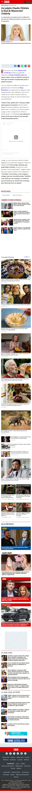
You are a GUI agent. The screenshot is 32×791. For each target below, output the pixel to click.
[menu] (2, 2)
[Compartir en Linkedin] (25, 66)
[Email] (29, 66)
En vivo (28, 2)
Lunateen (20, 760)
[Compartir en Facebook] (15, 66)
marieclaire (16, 553)
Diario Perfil (6, 757)
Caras (17, 763)
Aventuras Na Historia (8, 766)
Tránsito (16, 777)
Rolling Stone (19, 766)
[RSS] (21, 753)
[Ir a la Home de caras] (6, 2)
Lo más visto (6, 652)
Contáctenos (25, 772)
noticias (16, 528)
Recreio (13, 768)
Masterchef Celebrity (17, 195)
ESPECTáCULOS (4, 5)
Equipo (12, 774)
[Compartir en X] (19, 66)
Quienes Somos (15, 772)
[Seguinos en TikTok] (18, 753)
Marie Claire (20, 757)
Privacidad (6, 774)
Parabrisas (13, 760)
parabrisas (16, 605)
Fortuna (27, 757)
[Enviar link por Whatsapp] (22, 66)
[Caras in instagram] (7, 753)
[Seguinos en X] (14, 753)
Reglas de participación (22, 774)
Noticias (13, 757)
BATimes (26, 760)
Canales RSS (6, 772)
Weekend (5, 760)
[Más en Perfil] (10, 524)
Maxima (19, 768)
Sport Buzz (27, 766)
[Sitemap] (25, 753)
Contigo (23, 763)
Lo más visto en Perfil (10, 692)
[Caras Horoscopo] (16, 742)
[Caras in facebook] (10, 753)
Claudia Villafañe (5, 195)
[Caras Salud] (16, 735)
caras (16, 579)
